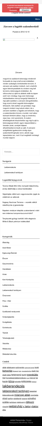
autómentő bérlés (29, 367)
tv (25, 402)
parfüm (10, 398)
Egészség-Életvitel (9, 253)
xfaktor (34, 406)
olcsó (4, 398)
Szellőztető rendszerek (11, 311)
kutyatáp (18, 381)
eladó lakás (6, 375)
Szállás (5, 306)
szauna (24, 398)
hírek (27, 378)
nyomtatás (34, 395)
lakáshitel (33, 391)
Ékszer (5, 258)
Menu (37, 19)
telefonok (20, 402)
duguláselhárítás (26, 371)
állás (4, 410)
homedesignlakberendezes (16, 378)
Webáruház (6, 348)
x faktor (27, 406)
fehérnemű (16, 374)
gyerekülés (32, 374)
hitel (3, 378)
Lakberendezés (10, 167)
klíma (11, 381)
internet (32, 378)
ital (37, 378)
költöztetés (26, 381)
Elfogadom (25, 10)
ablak (4, 367)
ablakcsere (11, 367)
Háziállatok (6, 269)
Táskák (5, 332)
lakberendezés (13, 385)
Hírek (4, 274)
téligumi (30, 402)
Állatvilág (5, 242)
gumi (24, 374)
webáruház (16, 406)
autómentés (19, 367)
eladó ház (35, 371)
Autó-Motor (6, 247)
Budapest (15, 371)
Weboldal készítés (9, 354)
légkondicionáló (8, 395)
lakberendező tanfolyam (15, 391)
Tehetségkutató (8, 338)
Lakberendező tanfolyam (13, 172)
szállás (5, 402)
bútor (20, 371)
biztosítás (7, 370)
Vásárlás (5, 343)
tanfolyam (13, 402)
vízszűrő (5, 406)
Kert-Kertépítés (8, 279)
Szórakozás (7, 327)
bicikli (37, 367)
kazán (5, 381)
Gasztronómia (7, 263)
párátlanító (17, 398)
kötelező (34, 382)
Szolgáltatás (7, 322)
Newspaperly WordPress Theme (21, 422)
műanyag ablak (22, 394)
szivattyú (32, 398)
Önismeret (6, 295)
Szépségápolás (8, 317)
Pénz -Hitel (6, 301)
